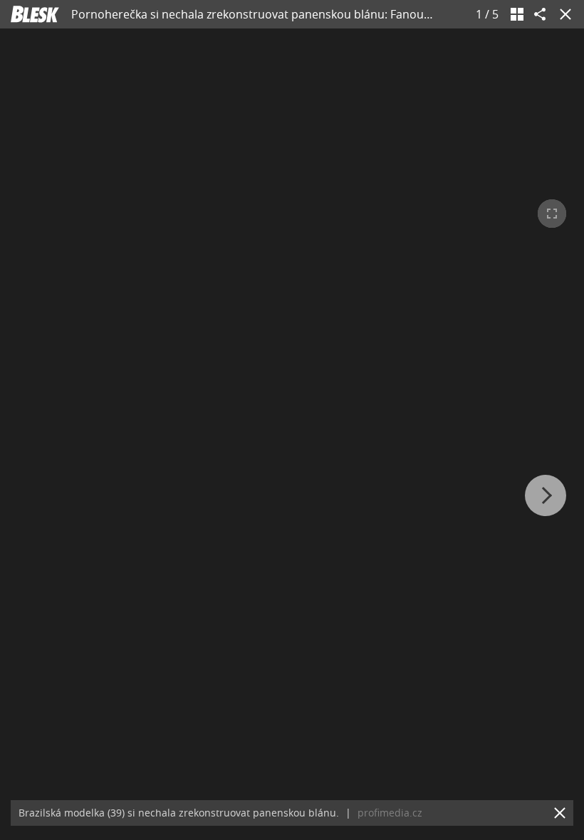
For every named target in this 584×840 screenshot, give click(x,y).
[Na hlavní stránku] (35, 14)
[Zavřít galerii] (563, 14)
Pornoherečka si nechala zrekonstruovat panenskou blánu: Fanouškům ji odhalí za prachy (311, 14)
